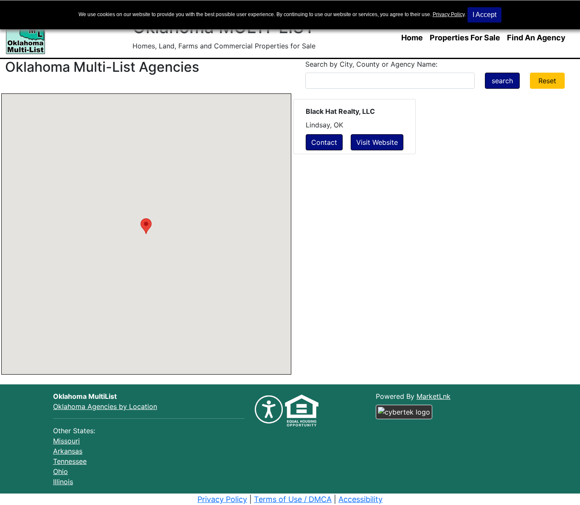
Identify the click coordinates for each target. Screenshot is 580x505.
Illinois (63, 481)
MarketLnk (433, 396)
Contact (324, 142)
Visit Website (377, 142)
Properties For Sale (465, 37)
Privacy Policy (449, 14)
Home (412, 37)
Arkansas (67, 451)
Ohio (60, 471)
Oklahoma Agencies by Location (105, 406)
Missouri (66, 441)
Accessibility (360, 499)
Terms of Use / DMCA (293, 499)
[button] (146, 226)
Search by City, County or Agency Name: (371, 64)
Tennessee (70, 461)
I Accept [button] (484, 14)
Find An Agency (536, 37)
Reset (547, 80)
